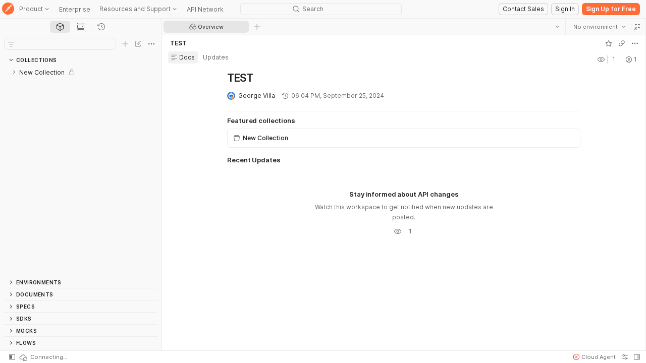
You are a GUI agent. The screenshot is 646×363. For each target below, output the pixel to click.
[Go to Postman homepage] (8, 9)
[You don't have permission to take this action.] (257, 27)
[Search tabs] (557, 27)
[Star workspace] (608, 43)
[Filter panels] (11, 44)
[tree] (80, 171)
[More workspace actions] (634, 43)
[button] (637, 26)
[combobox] (599, 26)
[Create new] (125, 44)
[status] (43, 357)
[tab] (60, 27)
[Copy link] (621, 43)
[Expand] (14, 72)
